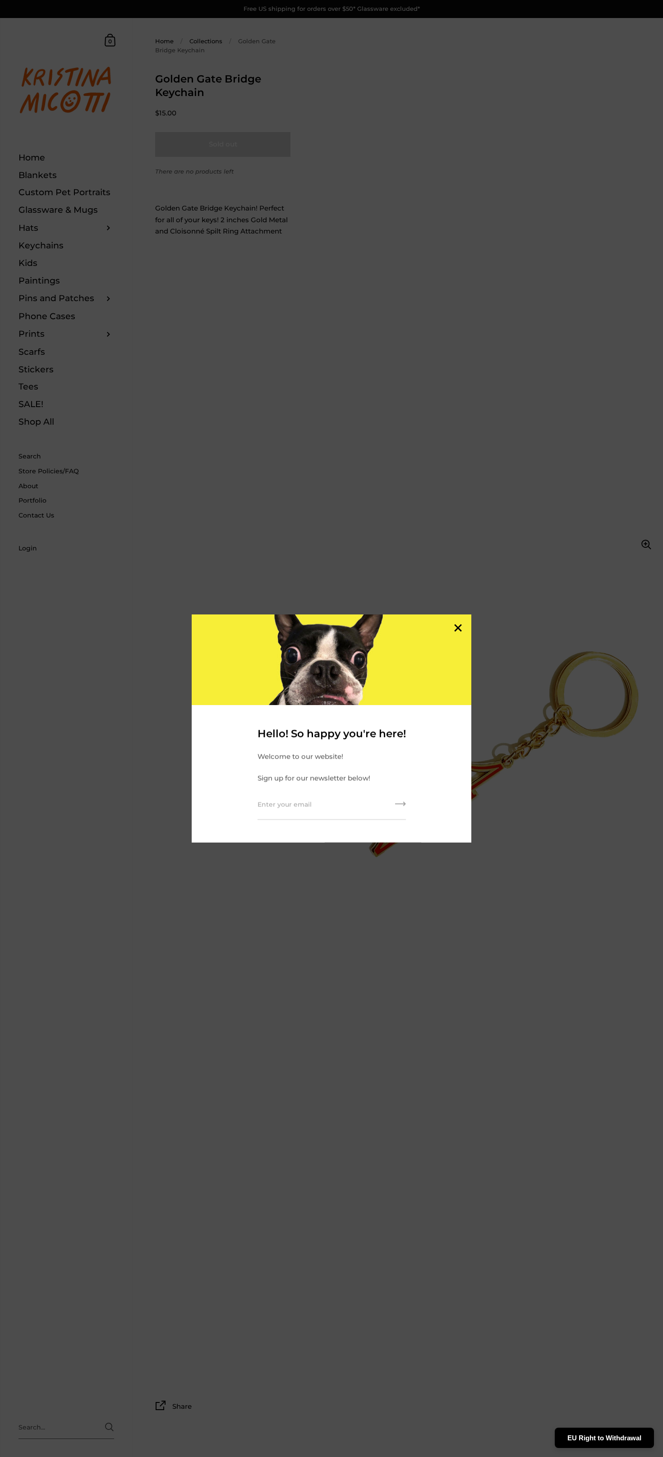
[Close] (457, 628)
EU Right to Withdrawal (604, 1438)
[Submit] (400, 807)
